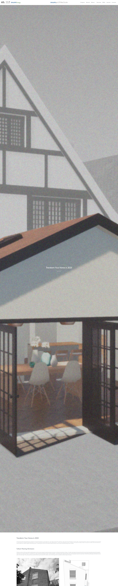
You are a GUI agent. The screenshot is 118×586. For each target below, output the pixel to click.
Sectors (88, 2)
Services (99, 2)
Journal (109, 2)
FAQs (103, 2)
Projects (83, 2)
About (92, 2)
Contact (114, 2)
